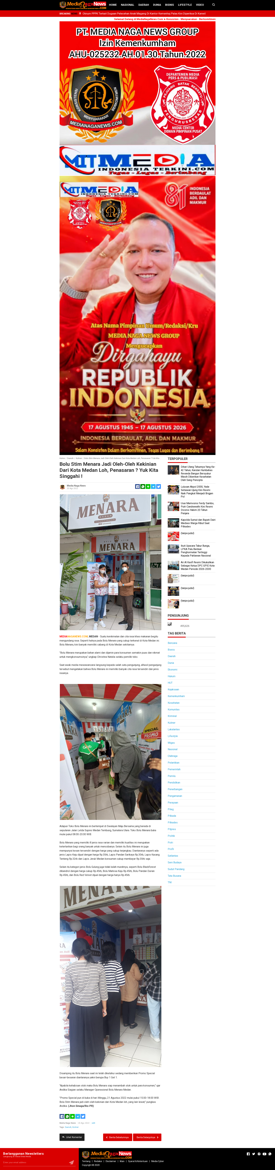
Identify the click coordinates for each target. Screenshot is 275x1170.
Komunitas (174, 709)
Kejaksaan (173, 689)
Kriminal (172, 716)
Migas (171, 742)
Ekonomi (172, 669)
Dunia (157, 4)
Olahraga (172, 756)
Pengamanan (175, 795)
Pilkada (172, 815)
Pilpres (172, 829)
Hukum (171, 676)
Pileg (171, 809)
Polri (170, 842)
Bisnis (169, 4)
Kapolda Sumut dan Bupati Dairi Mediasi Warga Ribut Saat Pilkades (198, 523)
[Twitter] (83, 1116)
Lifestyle (185, 4)
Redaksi (98, 1161)
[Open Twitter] (254, 1154)
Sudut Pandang (176, 869)
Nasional (127, 4)
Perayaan (173, 802)
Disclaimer (111, 1161)
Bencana (172, 643)
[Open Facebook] (248, 1154)
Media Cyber (157, 1161)
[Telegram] (153, 486)
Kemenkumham (176, 696)
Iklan (122, 1161)
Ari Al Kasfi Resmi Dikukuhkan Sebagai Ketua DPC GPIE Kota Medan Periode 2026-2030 (198, 566)
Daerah (143, 4)
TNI (170, 882)
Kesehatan (174, 702)
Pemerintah (174, 769)
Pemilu (172, 776)
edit (93, 1123)
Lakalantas (174, 729)
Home (113, 4)
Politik (171, 835)
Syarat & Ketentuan (138, 1161)
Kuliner (75, 1127)
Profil (171, 849)
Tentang (86, 1161)
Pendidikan (174, 782)
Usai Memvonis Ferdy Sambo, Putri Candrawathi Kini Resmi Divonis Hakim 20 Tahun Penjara (197, 508)
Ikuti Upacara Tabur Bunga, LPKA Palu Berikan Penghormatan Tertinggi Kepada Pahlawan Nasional (196, 550)
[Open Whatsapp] (270, 1154)
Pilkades (173, 822)
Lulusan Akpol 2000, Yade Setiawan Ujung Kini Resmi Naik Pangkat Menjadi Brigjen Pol (197, 491)
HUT (170, 682)
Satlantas (173, 855)
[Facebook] (62, 1116)
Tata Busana (174, 875)
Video (200, 4)
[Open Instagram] (259, 1154)
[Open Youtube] (264, 1154)
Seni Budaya (174, 862)
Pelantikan (173, 762)
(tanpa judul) (187, 533)
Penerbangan (175, 789)
